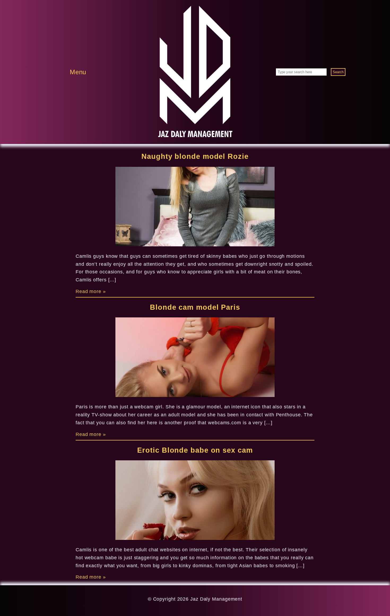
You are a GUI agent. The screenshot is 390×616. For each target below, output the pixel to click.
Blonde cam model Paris (195, 307)
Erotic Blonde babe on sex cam (195, 450)
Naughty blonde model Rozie (194, 156)
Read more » (91, 291)
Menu (78, 72)
